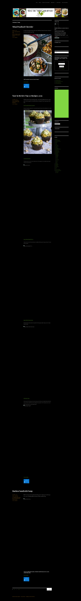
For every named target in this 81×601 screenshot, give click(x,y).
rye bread (15, 498)
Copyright (56, 142)
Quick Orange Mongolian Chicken (59, 81)
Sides (56, 162)
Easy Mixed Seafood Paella (58, 83)
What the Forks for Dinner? (16, 596)
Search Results (59, 2)
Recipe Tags (56, 165)
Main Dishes (18, 31)
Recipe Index (52, 2)
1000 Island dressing (15, 497)
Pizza (13, 102)
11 (19, 589)
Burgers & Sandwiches (15, 100)
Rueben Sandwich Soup (22, 491)
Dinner (13, 31)
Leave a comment (14, 37)
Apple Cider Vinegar (57, 140)
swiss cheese (15, 499)
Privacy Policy (23, 596)
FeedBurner (63, 68)
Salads (57, 161)
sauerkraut (18, 498)
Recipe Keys (56, 163)
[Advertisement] (62, 104)
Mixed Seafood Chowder (22, 26)
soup (13, 499)
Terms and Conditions (65, 2)
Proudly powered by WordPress (30, 596)
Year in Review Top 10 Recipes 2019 (27, 95)
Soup (13, 32)
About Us (40, 2)
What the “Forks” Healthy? (46, 2)
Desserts (13, 101)
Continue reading (26, 81)
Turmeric (57, 172)
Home (37, 2)
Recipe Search (56, 164)
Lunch (15, 31)
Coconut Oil (57, 171)
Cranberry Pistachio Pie (58, 82)
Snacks (56, 167)
